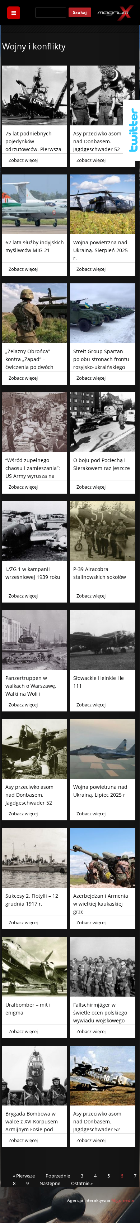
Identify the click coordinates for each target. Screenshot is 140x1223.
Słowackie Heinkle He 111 (98, 682)
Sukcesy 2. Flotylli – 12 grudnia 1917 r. (31, 899)
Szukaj (80, 12)
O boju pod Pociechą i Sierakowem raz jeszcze (101, 464)
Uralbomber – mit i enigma (28, 1008)
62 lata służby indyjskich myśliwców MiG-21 (34, 246)
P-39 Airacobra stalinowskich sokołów (99, 573)
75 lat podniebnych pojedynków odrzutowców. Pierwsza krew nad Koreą (33, 145)
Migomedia (122, 1200)
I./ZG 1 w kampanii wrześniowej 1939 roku (32, 573)
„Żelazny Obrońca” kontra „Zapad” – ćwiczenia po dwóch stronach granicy (29, 363)
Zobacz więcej (23, 160)
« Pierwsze (24, 1175)
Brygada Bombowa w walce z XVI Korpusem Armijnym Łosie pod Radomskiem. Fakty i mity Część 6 (31, 1129)
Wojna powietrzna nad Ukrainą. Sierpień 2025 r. (100, 250)
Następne (49, 1183)
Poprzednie (58, 1175)
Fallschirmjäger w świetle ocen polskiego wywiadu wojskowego (100, 1012)
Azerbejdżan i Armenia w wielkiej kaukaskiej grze (100, 903)
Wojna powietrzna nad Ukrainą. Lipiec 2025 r (100, 790)
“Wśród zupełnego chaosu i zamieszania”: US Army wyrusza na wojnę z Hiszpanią (32, 472)
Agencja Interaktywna (88, 1200)
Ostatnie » (82, 1183)
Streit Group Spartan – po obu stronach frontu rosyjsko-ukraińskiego (101, 359)
